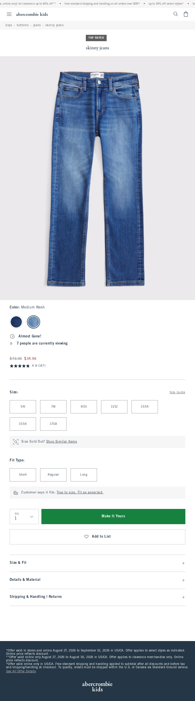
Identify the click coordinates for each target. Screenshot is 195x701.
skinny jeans (54, 25)
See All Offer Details (21, 671)
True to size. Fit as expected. (80, 492)
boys (9, 25)
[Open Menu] (6, 14)
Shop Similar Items (61, 441)
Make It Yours (113, 516)
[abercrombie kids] (32, 14)
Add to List (101, 536)
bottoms (22, 25)
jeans (37, 25)
